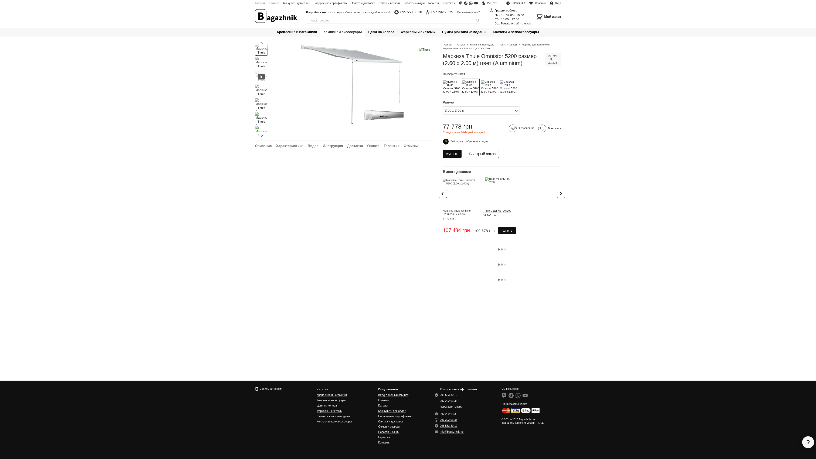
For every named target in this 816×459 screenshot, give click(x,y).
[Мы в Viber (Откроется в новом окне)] (460, 3)
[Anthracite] (452, 87)
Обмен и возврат (389, 3)
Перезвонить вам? (468, 12)
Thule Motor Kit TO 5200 (497, 210)
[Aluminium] (471, 87)
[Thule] (424, 49)
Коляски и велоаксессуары (516, 32)
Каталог (274, 3)
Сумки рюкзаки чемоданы (464, 32)
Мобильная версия (270, 388)
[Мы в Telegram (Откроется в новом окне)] (466, 3)
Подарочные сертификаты (330, 3)
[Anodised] (508, 87)
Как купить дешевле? (296, 3)
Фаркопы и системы (418, 32)
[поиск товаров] (477, 20)
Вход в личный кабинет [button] (393, 395)
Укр (495, 3)
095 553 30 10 (411, 12)
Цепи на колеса (381, 32)
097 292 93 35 (442, 12)
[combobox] (481, 110)
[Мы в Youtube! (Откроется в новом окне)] (476, 3)
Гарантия (433, 3)
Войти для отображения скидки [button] (469, 141)
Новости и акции (414, 3)
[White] (490, 87)
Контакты (449, 3)
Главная (260, 3)
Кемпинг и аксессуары (342, 32)
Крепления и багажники (297, 32)
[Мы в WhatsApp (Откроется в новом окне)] (471, 3)
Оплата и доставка (363, 3)
